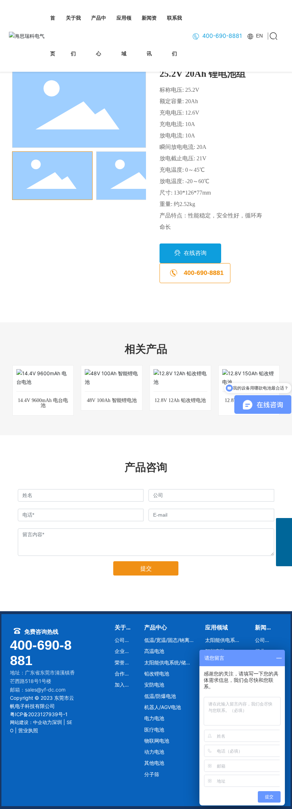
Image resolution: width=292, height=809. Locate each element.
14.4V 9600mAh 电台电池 (43, 403)
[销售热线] (284, 542)
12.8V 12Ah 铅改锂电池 (180, 400)
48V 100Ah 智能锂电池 (112, 400)
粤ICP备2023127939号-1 (39, 714)
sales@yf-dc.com (45, 690)
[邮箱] (284, 526)
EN (259, 36)
